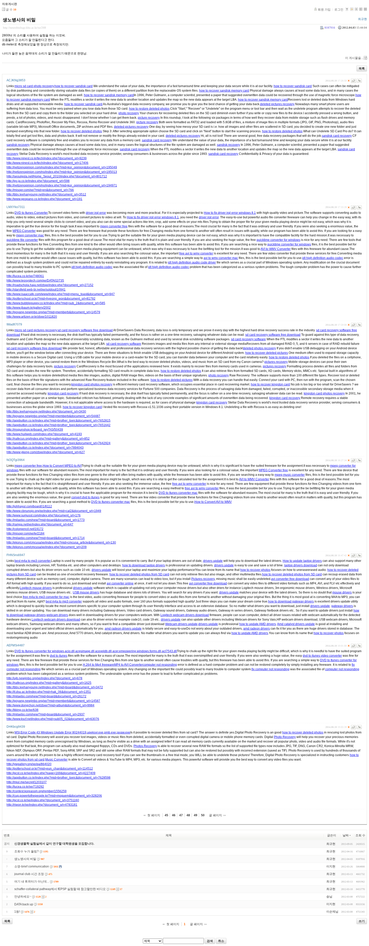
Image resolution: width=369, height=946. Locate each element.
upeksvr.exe (95, 732)
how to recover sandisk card (73, 86)
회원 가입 (324, 9)
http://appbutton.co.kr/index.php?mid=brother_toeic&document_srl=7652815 (58, 420)
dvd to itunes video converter (322, 655)
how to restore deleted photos (149, 108)
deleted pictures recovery (277, 104)
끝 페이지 (215, 815)
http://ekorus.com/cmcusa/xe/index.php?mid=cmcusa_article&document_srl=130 (61, 542)
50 (203, 815)
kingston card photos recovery (91, 384)
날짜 (346, 835)
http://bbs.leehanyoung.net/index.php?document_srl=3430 (46, 411)
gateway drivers (342, 606)
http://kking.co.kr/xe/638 (22, 710)
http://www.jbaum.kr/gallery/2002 (29, 307)
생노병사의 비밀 (19, 19)
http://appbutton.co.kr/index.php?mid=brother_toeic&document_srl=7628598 (58, 777)
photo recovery (128, 113)
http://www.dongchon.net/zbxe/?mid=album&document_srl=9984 (50, 705)
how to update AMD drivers (257, 624)
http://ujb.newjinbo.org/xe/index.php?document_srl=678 (44, 678)
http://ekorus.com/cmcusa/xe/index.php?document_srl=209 (47, 547)
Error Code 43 (30, 732)
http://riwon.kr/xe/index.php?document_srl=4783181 (42, 804)
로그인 (338, 9)
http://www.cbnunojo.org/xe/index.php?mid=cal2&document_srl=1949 (54, 511)
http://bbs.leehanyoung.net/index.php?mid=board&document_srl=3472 (55, 687)
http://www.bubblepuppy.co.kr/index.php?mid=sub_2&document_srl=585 (56, 303)
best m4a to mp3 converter (32, 561)
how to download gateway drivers (291, 601)
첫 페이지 (153, 815)
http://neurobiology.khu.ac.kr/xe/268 (24, 27)
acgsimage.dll (84, 651)
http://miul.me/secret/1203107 (27, 782)
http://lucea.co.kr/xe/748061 (25, 276)
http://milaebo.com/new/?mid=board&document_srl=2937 (46, 714)
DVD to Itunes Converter (31, 213)
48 (188, 815)
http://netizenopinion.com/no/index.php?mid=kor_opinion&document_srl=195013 (62, 172)
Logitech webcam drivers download (184, 615)
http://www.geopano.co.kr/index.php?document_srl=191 (44, 199)
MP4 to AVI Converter (128, 664)
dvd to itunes (58, 655)
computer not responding (160, 664)
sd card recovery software (248, 339)
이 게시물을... (354, 58)
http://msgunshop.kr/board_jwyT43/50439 (35, 429)
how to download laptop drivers (143, 565)
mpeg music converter (290, 475)
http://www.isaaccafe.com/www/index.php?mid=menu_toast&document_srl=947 (61, 294)
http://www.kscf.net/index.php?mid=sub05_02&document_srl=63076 (53, 719)
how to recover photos (255, 570)
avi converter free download (290, 579)
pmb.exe (110, 732)
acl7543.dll (169, 651)
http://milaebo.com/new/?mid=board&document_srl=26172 (46, 696)
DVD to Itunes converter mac (178, 493)
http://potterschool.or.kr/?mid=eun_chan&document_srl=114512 (50, 768)
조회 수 (360, 835)
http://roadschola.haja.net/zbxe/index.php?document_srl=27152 (50, 285)
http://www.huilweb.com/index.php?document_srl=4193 (44, 434)
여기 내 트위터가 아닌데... (31, 881)
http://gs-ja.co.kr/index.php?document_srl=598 (38, 181)
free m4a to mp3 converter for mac (46, 597)
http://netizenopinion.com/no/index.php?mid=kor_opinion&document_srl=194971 (62, 185)
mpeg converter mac (30, 235)
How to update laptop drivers (302, 561)
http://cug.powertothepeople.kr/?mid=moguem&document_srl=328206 (54, 795)
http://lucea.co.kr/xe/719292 (25, 786)
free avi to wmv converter (196, 253)
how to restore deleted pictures (172, 380)
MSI (17, 732)
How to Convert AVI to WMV (213, 502)
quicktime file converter (22, 240)
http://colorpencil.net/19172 (25, 529)
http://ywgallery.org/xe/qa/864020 (29, 764)
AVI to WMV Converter (276, 249)
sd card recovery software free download (85, 330)
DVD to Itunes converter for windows (39, 651)
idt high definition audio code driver (192, 262)
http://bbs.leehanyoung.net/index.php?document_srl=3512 (46, 194)
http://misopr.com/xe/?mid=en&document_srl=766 (40, 190)
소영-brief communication (31, 866)
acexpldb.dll (103, 651)
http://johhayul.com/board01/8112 (29, 506)
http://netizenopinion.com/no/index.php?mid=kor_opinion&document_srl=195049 (62, 167)
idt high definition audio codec (322, 258)
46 (173, 815)
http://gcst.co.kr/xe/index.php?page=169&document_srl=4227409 (51, 773)
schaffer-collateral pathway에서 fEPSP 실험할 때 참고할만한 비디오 (60, 889)
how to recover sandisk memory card (224, 90)
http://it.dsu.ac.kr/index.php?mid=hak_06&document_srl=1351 (49, 692)
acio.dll (70, 651)
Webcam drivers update (181, 624)
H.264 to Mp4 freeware (98, 664)
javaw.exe (123, 732)
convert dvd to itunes (85, 497)
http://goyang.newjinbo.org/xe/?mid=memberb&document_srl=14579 (53, 312)
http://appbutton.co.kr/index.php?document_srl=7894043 (45, 447)
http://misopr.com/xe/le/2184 (25, 533)
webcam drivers (57, 615)
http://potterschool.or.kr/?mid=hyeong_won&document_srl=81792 (51, 298)
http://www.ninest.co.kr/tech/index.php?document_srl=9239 (47, 158)
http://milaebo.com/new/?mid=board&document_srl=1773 (46, 520)
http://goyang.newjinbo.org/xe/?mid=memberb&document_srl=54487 (53, 416)
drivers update (213, 561)
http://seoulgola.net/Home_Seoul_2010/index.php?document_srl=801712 (57, 176)
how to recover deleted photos (81, 131)
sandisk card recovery (337, 136)
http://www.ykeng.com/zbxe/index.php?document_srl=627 (46, 452)
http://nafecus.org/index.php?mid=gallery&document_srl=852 (48, 438)
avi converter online (120, 583)
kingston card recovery (63, 393)
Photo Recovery (285, 737)
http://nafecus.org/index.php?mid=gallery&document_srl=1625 (49, 683)
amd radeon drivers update (123, 628)
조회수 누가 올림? (26, 851)
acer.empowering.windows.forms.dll (136, 651)
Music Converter (56, 759)
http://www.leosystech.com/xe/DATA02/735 (35, 280)
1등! (17, 911)
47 (181, 815)
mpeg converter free (114, 226)
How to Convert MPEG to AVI (62, 465)
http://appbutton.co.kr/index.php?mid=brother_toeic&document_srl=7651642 (58, 425)
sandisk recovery (18, 145)
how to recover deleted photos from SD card (139, 574)
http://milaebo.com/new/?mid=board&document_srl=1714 (46, 538)
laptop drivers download (300, 565)
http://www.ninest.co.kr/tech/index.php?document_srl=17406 (47, 163)
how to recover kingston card (270, 384)
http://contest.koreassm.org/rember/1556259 (37, 791)
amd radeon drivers (256, 628)
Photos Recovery (145, 746)
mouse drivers (342, 592)
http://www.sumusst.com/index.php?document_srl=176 (44, 515)
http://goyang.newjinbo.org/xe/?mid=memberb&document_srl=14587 (53, 701)
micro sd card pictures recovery (36, 330)
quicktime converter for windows (278, 240)
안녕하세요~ (22, 896)
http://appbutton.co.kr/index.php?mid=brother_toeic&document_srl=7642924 (58, 443)
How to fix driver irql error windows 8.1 (230, 213)
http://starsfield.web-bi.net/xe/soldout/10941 (36, 289)
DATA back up (23, 904)
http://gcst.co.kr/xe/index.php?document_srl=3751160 (43, 800)
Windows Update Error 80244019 (63, 732)
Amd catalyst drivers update (296, 624)
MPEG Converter (24, 231)
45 (166, 815)
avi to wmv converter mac (221, 258)
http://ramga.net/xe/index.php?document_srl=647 (40, 524)
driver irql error (96, 213)
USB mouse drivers (86, 592)
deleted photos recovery (259, 348)
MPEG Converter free (273, 470)
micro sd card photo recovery (34, 86)
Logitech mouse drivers (36, 588)
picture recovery (149, 117)
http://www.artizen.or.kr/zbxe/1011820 (32, 316)
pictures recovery (276, 362)
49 (195, 815)
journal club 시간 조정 (29, 874)
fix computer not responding (270, 669)
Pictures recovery (203, 579)
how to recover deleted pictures (266, 353)
